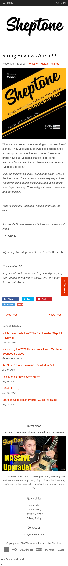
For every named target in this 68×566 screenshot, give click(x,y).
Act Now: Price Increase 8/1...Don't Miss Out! (28, 365)
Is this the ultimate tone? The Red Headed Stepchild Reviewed (34, 432)
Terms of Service (34, 513)
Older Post (12, 314)
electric (33, 63)
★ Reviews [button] (65, 286)
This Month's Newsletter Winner (21, 376)
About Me (34, 505)
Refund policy (34, 509)
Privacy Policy (34, 518)
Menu (9, 2)
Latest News (34, 425)
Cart (63, 2)
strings (55, 63)
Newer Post (55, 314)
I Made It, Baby (11, 388)
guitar (44, 63)
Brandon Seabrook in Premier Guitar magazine (29, 400)
